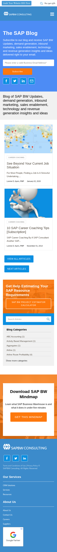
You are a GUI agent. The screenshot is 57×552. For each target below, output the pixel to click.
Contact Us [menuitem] (7, 515)
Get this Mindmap (28, 417)
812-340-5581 (50, 3)
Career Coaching (16, 157)
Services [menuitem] (6, 490)
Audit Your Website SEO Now (16, 3)
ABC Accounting (16, 336)
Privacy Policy (32, 466)
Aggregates (13, 345)
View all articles (19, 259)
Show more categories (16, 360)
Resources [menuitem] (7, 494)
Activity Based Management (21, 341)
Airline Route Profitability (19, 354)
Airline (11, 350)
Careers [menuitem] (6, 519)
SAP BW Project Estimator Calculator (28, 303)
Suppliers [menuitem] (7, 524)
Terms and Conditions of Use (14, 466)
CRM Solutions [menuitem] (9, 485)
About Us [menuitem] (7, 510)
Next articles (16, 269)
